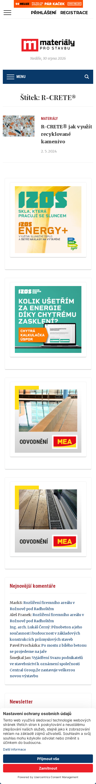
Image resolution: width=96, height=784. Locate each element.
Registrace (74, 12)
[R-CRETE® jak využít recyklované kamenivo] (18, 126)
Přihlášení (43, 12)
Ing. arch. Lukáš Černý (30, 627)
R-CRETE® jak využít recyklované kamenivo (66, 134)
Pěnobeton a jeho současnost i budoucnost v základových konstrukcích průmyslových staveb (46, 633)
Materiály (49, 119)
